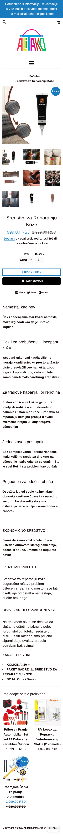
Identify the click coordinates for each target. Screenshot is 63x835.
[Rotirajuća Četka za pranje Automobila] (15, 769)
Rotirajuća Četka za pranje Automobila (16, 791)
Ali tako (27, 827)
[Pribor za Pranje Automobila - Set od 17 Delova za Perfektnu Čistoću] (15, 712)
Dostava (9, 238)
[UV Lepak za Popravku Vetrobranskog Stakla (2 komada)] (47, 712)
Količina (39, 254)
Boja (26, 253)
